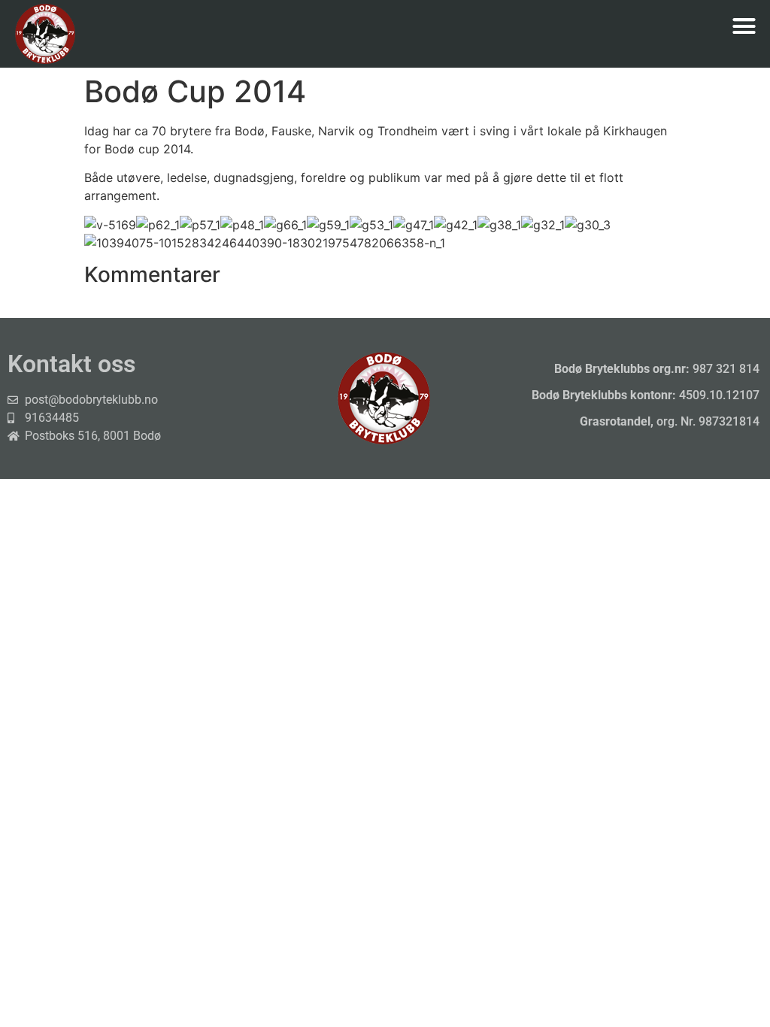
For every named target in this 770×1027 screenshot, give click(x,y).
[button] (743, 26)
